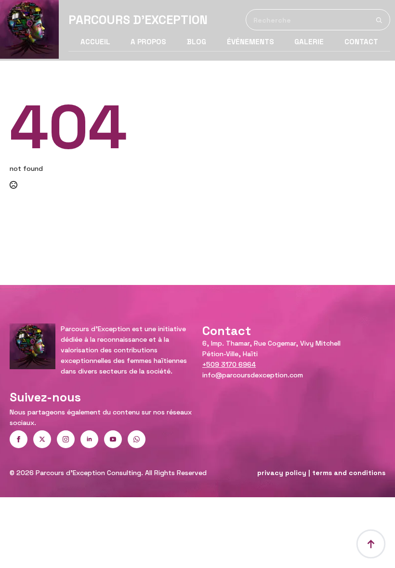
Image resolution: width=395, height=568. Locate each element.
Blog (196, 41)
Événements (250, 41)
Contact (361, 41)
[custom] (136, 439)
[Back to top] (370, 543)
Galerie (309, 41)
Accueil (95, 41)
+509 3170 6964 (229, 364)
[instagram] (66, 439)
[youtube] (113, 439)
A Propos (148, 41)
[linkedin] (89, 439)
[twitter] (42, 439)
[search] (379, 20)
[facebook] (18, 439)
